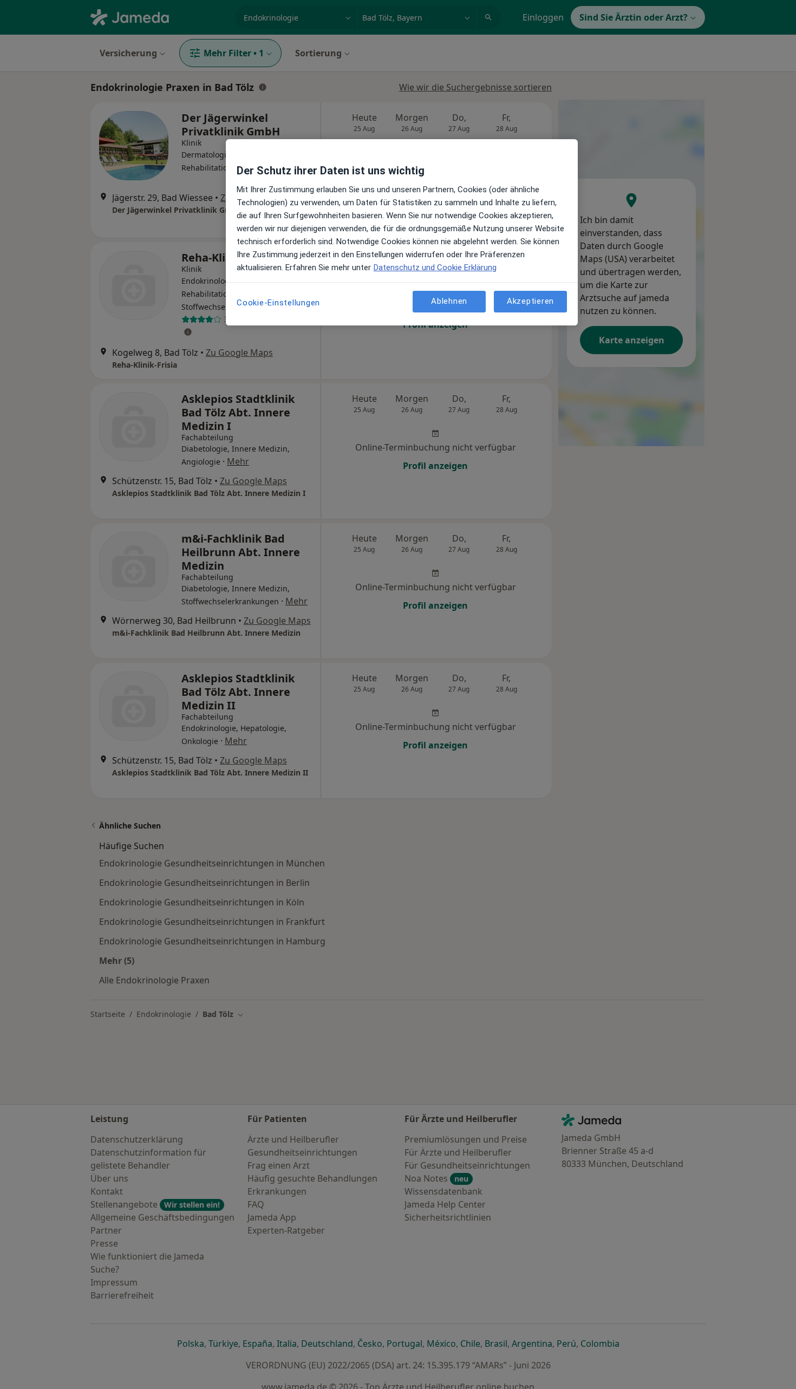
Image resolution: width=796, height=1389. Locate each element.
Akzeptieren (530, 301)
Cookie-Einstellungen (278, 303)
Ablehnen (449, 301)
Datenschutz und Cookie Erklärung (435, 267)
